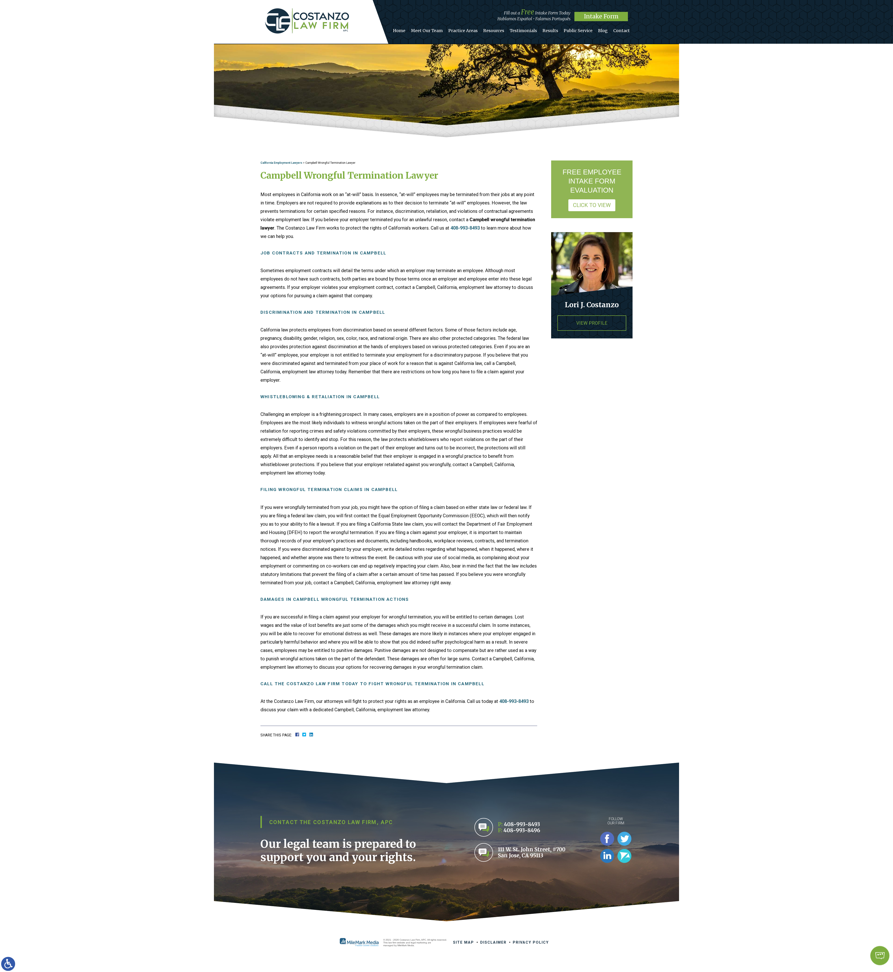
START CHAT (857, 924)
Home (399, 30)
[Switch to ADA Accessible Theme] (8, 964)
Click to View (592, 205)
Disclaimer (493, 942)
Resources (493, 30)
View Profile (591, 323)
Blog (603, 30)
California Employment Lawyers (281, 162)
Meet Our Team (427, 30)
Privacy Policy (531, 942)
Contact (621, 30)
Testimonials (523, 30)
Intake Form (601, 16)
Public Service (578, 30)
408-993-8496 (521, 830)
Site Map (463, 942)
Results (550, 30)
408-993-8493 (465, 228)
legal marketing (419, 942)
